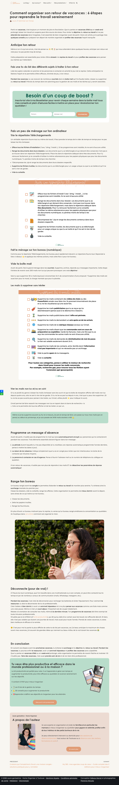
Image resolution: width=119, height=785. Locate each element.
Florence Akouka (87, 781)
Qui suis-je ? (36, 3)
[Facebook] (1, 391)
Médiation (14, 781)
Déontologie (24, 781)
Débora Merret (96, 778)
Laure (14, 21)
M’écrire (72, 3)
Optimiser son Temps (26, 21)
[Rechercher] (76, 3)
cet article (29, 514)
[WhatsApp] (1, 394)
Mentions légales (52, 778)
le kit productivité (40, 617)
